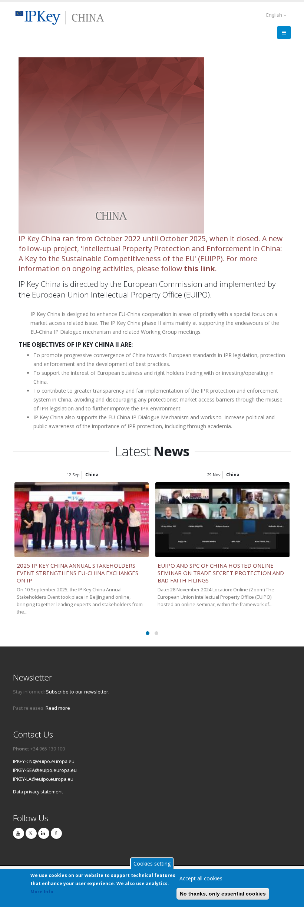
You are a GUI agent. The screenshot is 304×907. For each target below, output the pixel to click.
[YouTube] (18, 833)
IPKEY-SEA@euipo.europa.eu (45, 770)
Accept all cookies (200, 878)
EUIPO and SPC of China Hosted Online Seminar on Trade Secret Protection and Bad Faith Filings (221, 573)
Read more (58, 708)
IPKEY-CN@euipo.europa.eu (44, 761)
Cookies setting (152, 863)
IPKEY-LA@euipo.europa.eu (43, 779)
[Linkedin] (43, 833)
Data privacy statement (38, 792)
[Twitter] (31, 833)
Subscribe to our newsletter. (77, 692)
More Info (41, 891)
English (274, 15)
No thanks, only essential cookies (223, 894)
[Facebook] (56, 833)
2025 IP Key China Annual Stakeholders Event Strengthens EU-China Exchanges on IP (77, 573)
